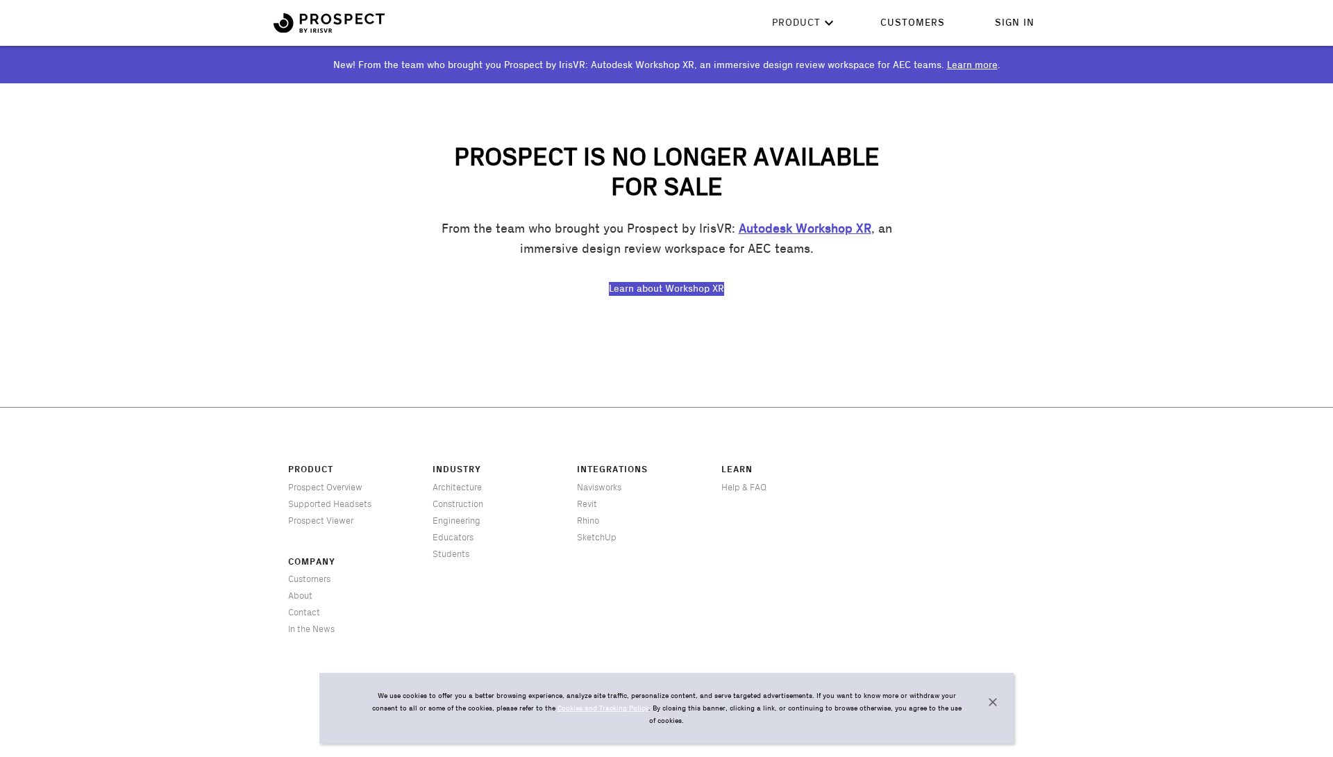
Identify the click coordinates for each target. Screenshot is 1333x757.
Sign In (1014, 22)
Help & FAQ (743, 487)
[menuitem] (912, 23)
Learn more (972, 65)
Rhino (588, 521)
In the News (311, 629)
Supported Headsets (329, 504)
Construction (458, 504)
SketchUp (597, 537)
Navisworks (599, 487)
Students (451, 554)
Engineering (456, 521)
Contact (304, 612)
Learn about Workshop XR (666, 288)
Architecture (457, 487)
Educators (453, 537)
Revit (587, 504)
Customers (912, 22)
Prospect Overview (325, 487)
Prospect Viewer (320, 521)
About (300, 596)
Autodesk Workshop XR (805, 229)
